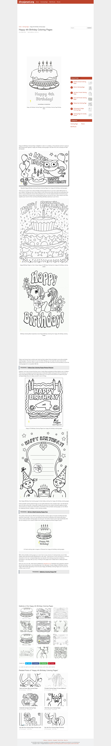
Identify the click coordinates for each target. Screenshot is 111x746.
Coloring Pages (44, 2)
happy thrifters (52, 667)
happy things (45, 667)
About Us (66, 740)
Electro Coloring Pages (79, 87)
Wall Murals (52, 2)
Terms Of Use (60, 740)
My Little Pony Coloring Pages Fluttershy (54, 727)
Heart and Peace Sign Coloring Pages (28, 688)
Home (37, 2)
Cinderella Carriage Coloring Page (27, 708)
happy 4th (23, 667)
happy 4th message (39, 667)
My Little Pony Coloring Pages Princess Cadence (31, 727)
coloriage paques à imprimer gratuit (63, 743)
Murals (58, 2)
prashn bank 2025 (75, 743)
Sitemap (45, 740)
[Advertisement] (55, 15)
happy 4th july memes (30, 667)
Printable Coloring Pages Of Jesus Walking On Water (57, 688)
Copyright (55, 740)
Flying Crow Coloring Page (80, 103)
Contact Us (50, 740)
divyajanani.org (26, 1)
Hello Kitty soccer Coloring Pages (52, 708)
